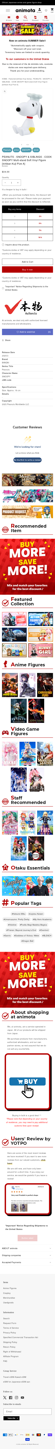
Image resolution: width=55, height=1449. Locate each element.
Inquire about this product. (17, 244)
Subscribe (11, 1418)
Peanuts (7, 150)
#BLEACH (46, 935)
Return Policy (9, 1347)
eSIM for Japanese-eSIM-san (16, 1381)
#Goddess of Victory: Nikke (26, 935)
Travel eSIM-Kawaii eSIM (14, 1377)
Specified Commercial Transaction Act (20, 1337)
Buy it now (27, 269)
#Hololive (12, 924)
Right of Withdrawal (12, 1351)
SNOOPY (26, 150)
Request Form (9, 1323)
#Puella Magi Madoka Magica (33, 924)
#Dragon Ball (27, 941)
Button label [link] (27, 1238)
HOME (4, 79)
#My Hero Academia (42, 919)
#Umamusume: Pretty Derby (17, 919)
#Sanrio (7, 935)
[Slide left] (22, 145)
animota (23, 1444)
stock (36, 150)
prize (16, 150)
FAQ (5, 1361)
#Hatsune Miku (18, 913)
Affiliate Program (11, 1356)
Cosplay (7, 1293)
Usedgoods (8, 1302)
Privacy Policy (9, 1332)
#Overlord (43, 930)
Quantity (5, 177)
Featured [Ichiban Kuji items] (20, 79)
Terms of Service (11, 1327)
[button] (8, 10)
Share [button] (8, 340)
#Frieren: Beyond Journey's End (21, 930)
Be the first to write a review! (27, 460)
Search (6, 1318)
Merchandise (9, 1297)
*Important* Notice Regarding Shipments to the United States (26, 288)
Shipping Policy (10, 1342)
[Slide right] (33, 145)
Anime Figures (10, 1288)
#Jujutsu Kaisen (36, 913)
